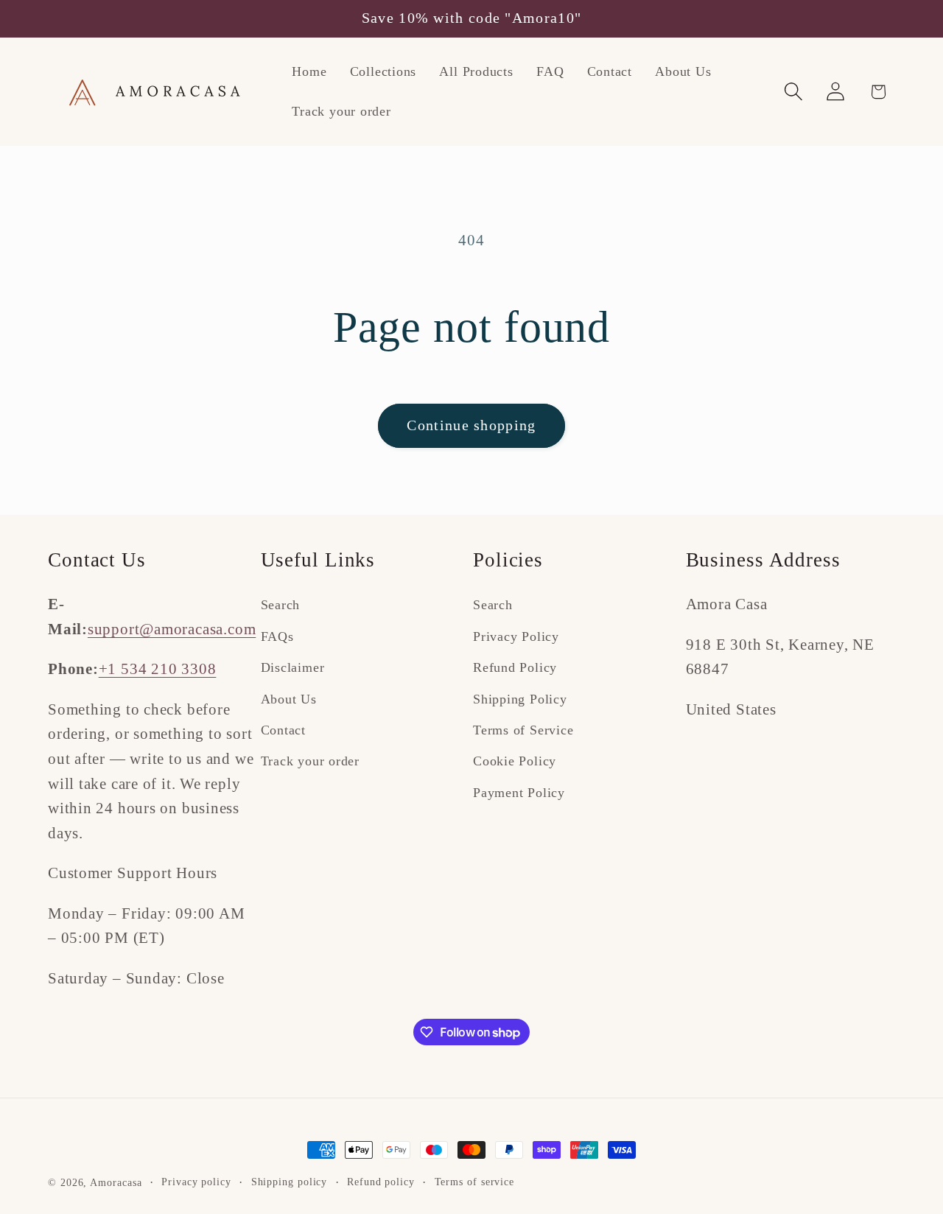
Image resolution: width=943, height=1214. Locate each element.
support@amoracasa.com (172, 628)
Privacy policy (196, 1181)
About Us (289, 699)
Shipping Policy (520, 699)
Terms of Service (523, 730)
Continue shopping (471, 425)
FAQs (277, 636)
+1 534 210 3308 (158, 668)
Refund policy (381, 1181)
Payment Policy (519, 792)
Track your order (310, 761)
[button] (794, 92)
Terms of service (475, 1181)
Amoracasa (115, 1182)
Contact (283, 730)
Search (281, 604)
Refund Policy (515, 667)
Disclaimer (293, 667)
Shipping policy (289, 1181)
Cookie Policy (514, 761)
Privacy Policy (516, 636)
